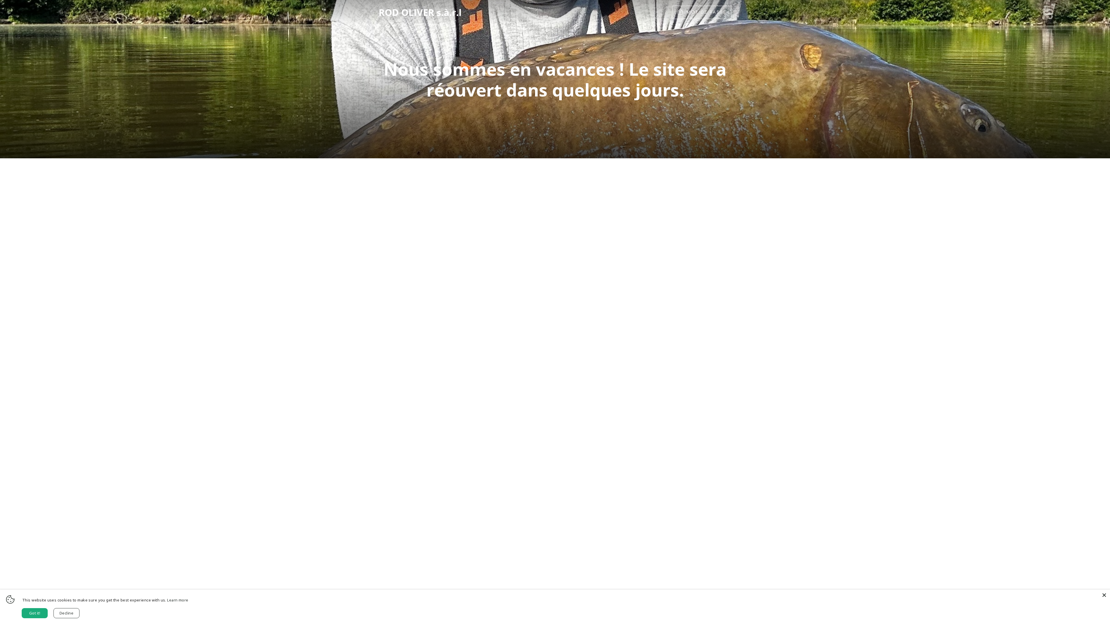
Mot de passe (707, 12)
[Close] (1104, 595)
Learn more (177, 600)
